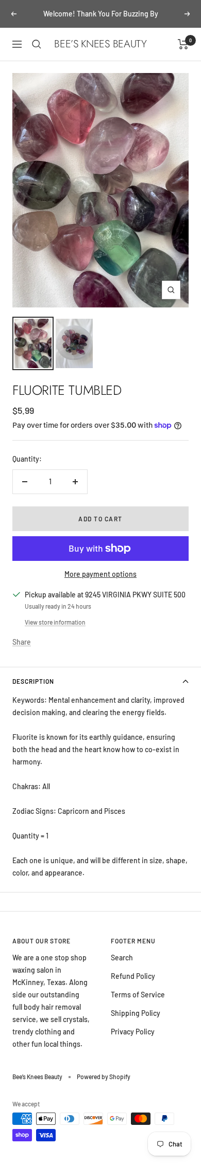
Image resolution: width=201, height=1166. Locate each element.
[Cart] (183, 44)
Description (33, 681)
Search (122, 957)
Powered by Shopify (103, 1076)
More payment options (100, 574)
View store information (55, 622)
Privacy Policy (133, 1031)
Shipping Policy (135, 1013)
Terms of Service (138, 994)
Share (21, 641)
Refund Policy (133, 976)
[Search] (36, 44)
